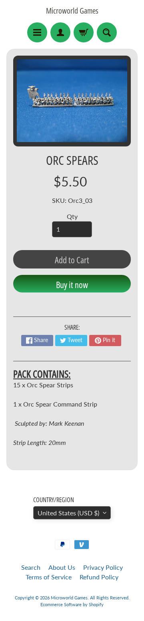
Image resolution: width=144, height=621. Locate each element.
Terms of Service (49, 577)
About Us (61, 567)
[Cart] (84, 32)
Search (30, 567)
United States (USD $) (68, 513)
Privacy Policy (103, 567)
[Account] (60, 32)
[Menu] (37, 32)
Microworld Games (72, 11)
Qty (72, 216)
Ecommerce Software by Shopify (72, 604)
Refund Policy (99, 577)
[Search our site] (107, 32)
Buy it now (72, 284)
